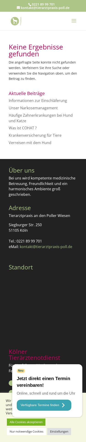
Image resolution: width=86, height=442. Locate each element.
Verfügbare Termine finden (40, 405)
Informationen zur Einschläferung (38, 100)
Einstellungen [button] (59, 431)
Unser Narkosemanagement (33, 107)
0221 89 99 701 (43, 4)
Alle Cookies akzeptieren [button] (26, 422)
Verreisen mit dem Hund (30, 142)
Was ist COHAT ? (23, 127)
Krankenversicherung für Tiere (35, 135)
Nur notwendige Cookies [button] (26, 431)
